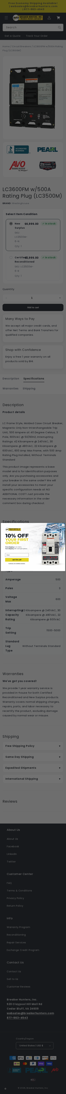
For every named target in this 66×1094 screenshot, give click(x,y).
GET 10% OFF (17, 560)
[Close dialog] (63, 525)
